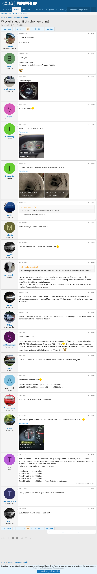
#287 (93, 203)
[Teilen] (88, 34)
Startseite (7, 9)
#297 (93, 415)
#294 (93, 355)
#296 (93, 395)
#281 (93, 34)
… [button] (17, 29)
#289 (93, 242)
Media (38, 9)
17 (35, 29)
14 (24, 29)
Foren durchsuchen (20, 13)
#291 (93, 292)
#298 (93, 455)
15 (28, 29)
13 (20, 29)
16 (31, 29)
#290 (93, 262)
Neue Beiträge (6, 13)
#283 (93, 77)
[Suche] (93, 9)
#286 (93, 163)
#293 (93, 332)
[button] (32, 9)
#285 (93, 124)
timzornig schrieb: (27, 207)
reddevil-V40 (7, 25)
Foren (16, 9)
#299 (93, 489)
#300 (93, 509)
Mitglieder (50, 9)
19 (42, 29)
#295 (93, 375)
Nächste (49, 29)
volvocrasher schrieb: (28, 267)
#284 (93, 104)
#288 (93, 223)
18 (39, 29)
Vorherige (7, 29)
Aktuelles (26, 9)
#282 (93, 54)
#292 (93, 312)
